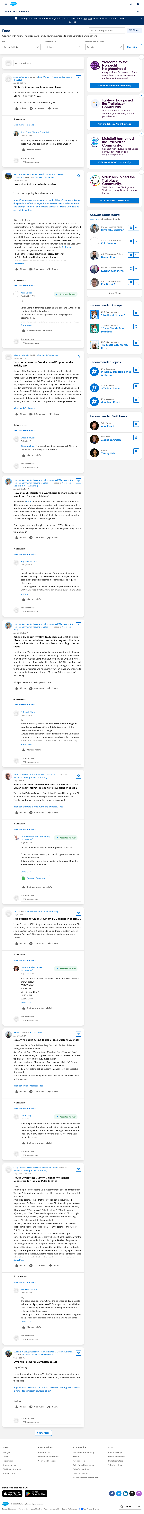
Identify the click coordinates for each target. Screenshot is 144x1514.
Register (88, 18)
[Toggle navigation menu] (138, 12)
